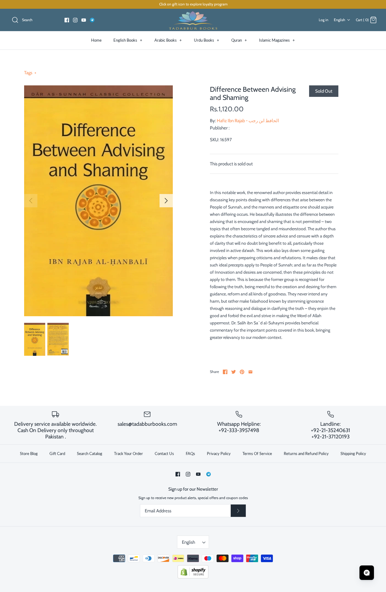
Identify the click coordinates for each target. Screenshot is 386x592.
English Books (127, 40)
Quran (239, 40)
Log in (323, 20)
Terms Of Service (257, 453)
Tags (30, 72)
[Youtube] (83, 20)
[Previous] (30, 200)
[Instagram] (75, 20)
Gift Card (57, 453)
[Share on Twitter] (233, 372)
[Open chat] (366, 572)
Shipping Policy (353, 453)
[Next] (166, 200)
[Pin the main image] (242, 372)
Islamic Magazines (277, 40)
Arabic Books (168, 40)
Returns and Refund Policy (306, 453)
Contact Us (164, 453)
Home (96, 40)
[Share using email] (250, 372)
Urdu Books (206, 40)
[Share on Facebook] (225, 372)
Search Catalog (89, 453)
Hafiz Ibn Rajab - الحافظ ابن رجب (248, 120)
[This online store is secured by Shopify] (193, 577)
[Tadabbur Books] (193, 20)
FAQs (190, 453)
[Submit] (238, 510)
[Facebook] (67, 20)
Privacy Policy (219, 453)
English (339, 20)
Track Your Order (128, 453)
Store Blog (29, 453)
